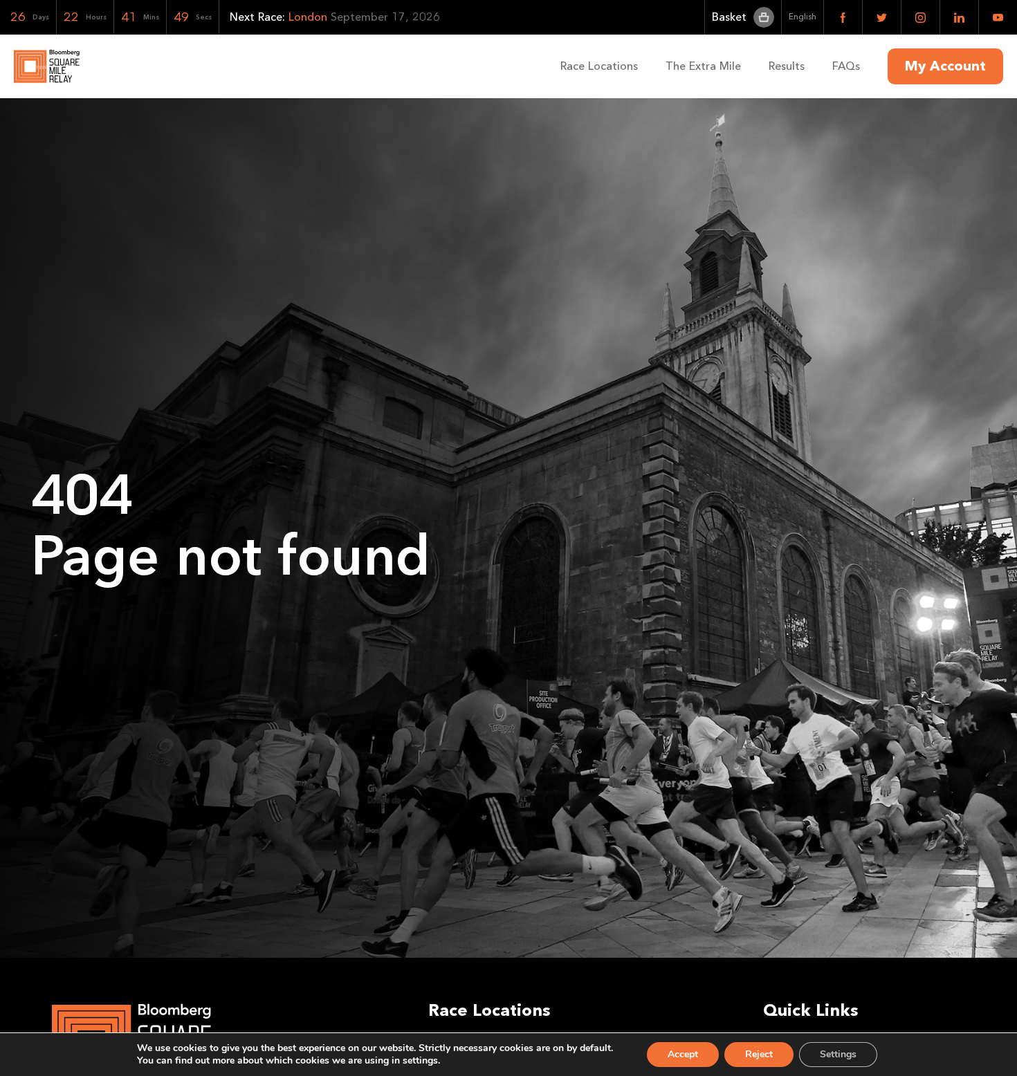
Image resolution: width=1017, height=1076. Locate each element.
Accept (683, 1054)
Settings (838, 1054)
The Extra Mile (703, 66)
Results (787, 66)
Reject (759, 1054)
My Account (945, 66)
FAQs (846, 66)
